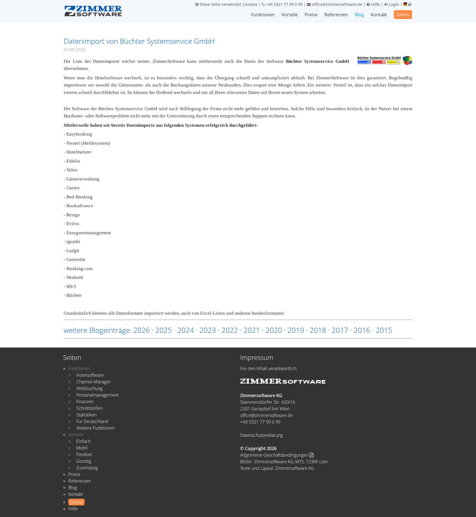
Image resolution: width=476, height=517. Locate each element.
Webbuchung (89, 388)
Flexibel (84, 454)
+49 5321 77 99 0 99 (283, 4)
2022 (229, 330)
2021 (252, 330)
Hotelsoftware (90, 375)
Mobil (82, 448)
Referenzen (336, 15)
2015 (384, 330)
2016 (362, 330)
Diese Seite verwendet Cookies (228, 4)
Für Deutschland (92, 421)
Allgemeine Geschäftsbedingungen (275, 455)
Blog (359, 15)
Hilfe (375, 4)
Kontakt (379, 15)
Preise (311, 15)
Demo (403, 15)
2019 (296, 330)
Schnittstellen (89, 408)
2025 (163, 330)
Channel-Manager (93, 382)
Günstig (83, 461)
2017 (340, 330)
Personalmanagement (97, 395)
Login (393, 4)
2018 (318, 330)
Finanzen (85, 401)
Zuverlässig (87, 468)
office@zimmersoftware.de (336, 4)
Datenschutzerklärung (261, 435)
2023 (207, 330)
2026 (141, 330)
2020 (274, 330)
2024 (185, 330)
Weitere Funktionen (95, 428)
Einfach (83, 441)
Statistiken (86, 415)
